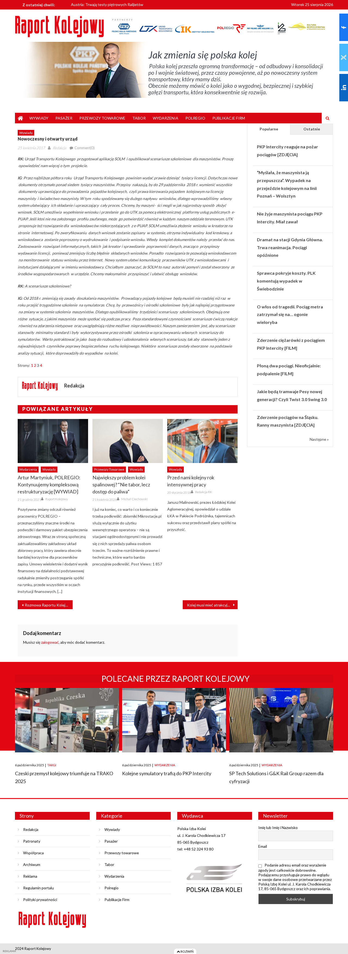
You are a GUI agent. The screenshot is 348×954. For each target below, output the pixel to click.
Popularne (269, 129)
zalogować (50, 642)
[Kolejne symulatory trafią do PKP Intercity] (174, 720)
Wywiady (38, 118)
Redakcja (59, 148)
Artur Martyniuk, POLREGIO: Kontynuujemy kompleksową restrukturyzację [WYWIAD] (49, 484)
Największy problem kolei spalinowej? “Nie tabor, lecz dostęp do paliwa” (121, 484)
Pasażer (63, 118)
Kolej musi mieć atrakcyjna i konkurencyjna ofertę (212, 605)
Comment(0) (84, 148)
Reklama (30, 876)
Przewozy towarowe (102, 118)
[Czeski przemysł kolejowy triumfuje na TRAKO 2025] (67, 720)
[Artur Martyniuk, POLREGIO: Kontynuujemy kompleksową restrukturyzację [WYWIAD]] (53, 441)
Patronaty (31, 841)
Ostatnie (311, 129)
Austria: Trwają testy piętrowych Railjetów (107, 4)
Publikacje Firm (228, 118)
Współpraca (33, 852)
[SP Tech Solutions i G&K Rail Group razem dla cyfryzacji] (281, 720)
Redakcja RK (203, 492)
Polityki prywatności (40, 899)
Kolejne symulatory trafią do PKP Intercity (166, 773)
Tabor (139, 118)
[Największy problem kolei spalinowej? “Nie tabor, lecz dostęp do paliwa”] (127, 441)
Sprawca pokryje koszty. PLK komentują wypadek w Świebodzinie (286, 280)
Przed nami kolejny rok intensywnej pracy (190, 480)
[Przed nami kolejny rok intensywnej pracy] (202, 441)
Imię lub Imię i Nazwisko (278, 827)
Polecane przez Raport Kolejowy (175, 678)
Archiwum (31, 864)
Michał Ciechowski (134, 499)
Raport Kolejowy (56, 499)
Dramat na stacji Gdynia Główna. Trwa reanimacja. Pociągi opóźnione (290, 247)
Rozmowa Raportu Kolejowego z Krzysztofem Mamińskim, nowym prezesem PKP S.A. (49, 605)
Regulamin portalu (38, 888)
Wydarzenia (165, 118)
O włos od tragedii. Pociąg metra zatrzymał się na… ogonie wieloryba (290, 314)
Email (262, 846)
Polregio (195, 118)
